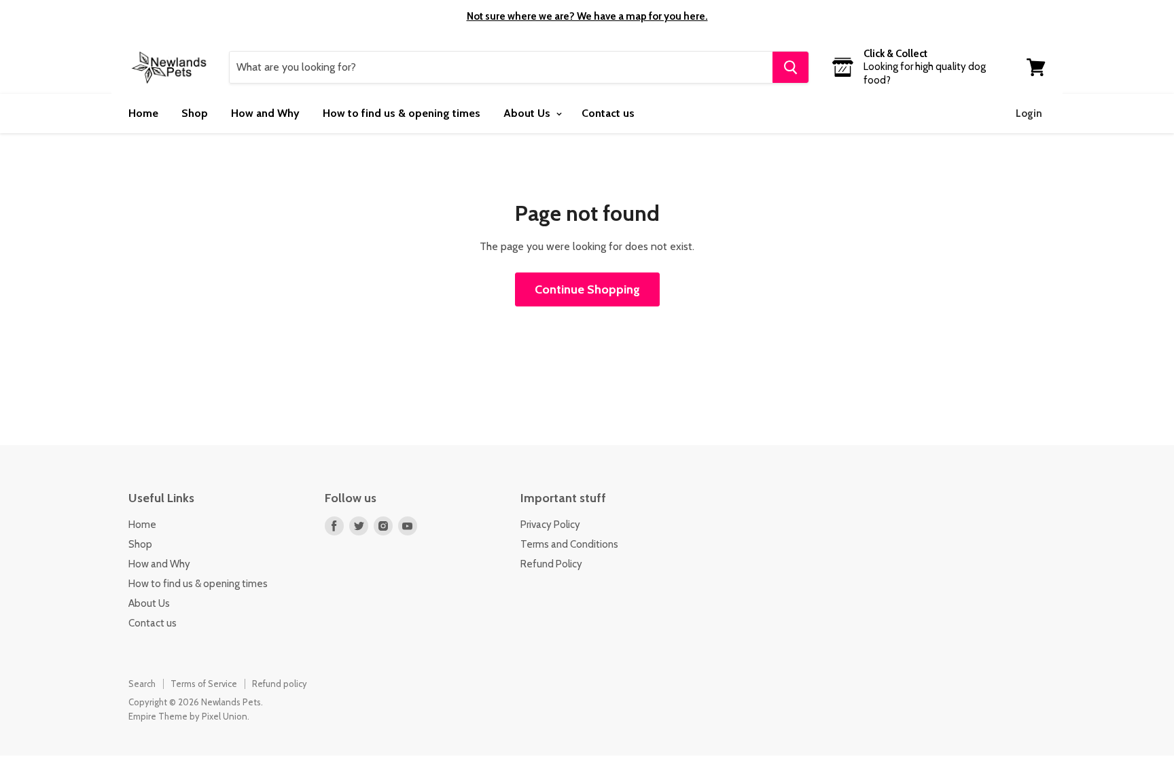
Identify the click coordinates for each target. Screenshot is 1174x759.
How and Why (265, 113)
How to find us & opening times (401, 113)
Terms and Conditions (569, 544)
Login (1029, 113)
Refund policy (279, 683)
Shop (194, 113)
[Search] (790, 67)
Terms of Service (204, 683)
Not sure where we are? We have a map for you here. (587, 16)
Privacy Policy (550, 524)
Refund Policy (551, 564)
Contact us (608, 113)
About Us (528, 113)
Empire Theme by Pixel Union (187, 716)
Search (142, 683)
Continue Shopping (587, 289)
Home (143, 113)
